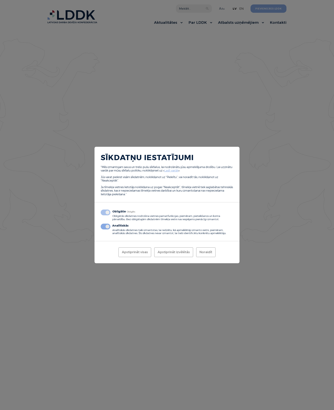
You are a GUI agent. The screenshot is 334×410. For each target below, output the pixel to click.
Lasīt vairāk (171, 170)
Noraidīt (205, 252)
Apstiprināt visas (135, 252)
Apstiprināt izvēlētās (174, 252)
